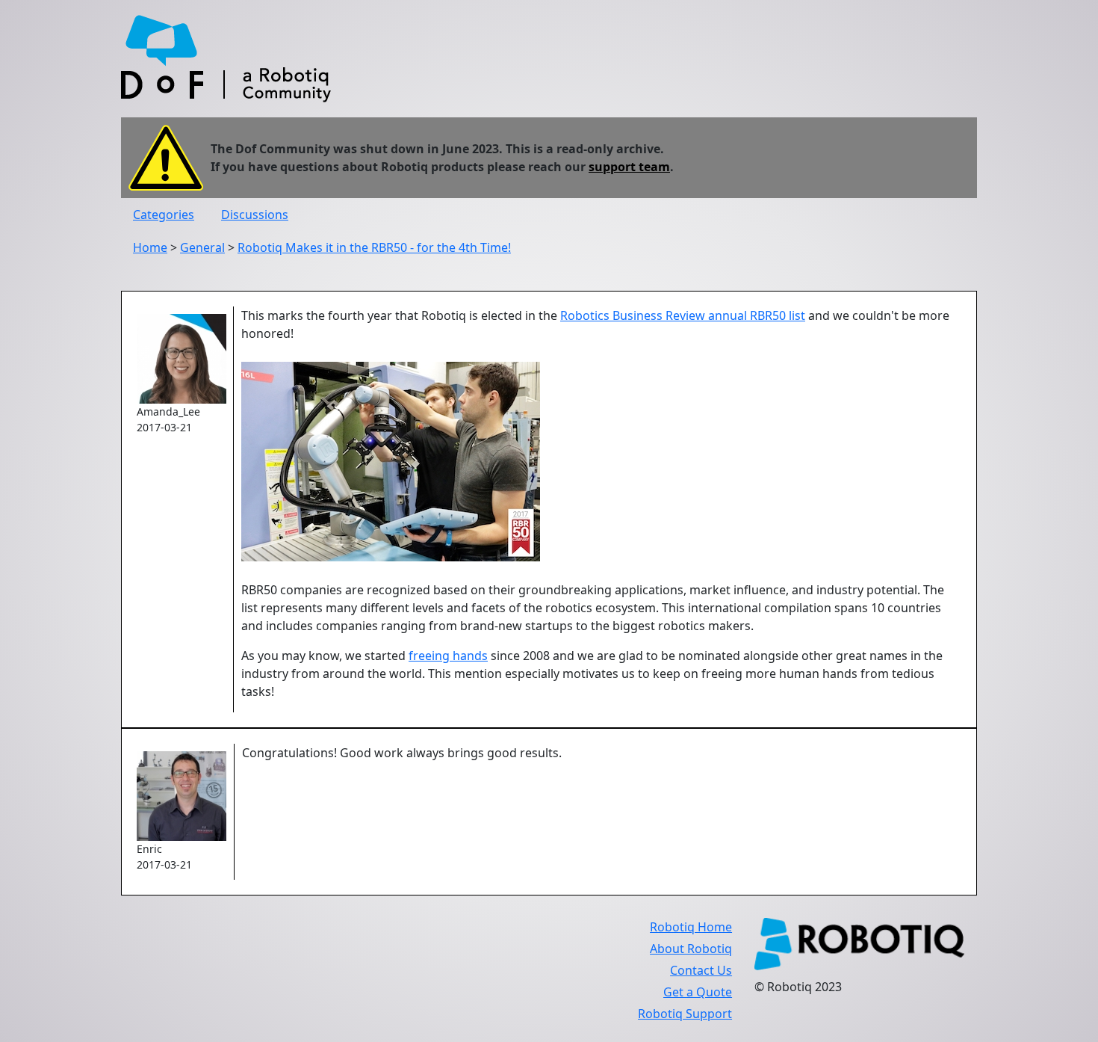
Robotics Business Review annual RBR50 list (682, 315)
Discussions (254, 214)
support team (629, 166)
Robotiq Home (691, 927)
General (202, 247)
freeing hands (448, 655)
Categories (163, 214)
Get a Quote (697, 992)
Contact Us (701, 970)
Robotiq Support (685, 1013)
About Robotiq (691, 948)
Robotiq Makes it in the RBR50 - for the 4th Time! (374, 247)
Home (150, 247)
